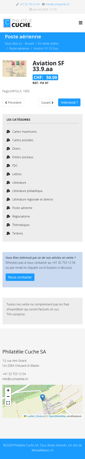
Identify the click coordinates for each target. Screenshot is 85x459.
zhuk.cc (40, 416)
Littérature (19, 183)
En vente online (48, 43)
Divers (16, 149)
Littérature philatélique (27, 191)
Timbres (17, 233)
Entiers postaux (22, 157)
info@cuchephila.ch (58, 4)
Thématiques (21, 225)
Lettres (17, 174)
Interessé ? (69, 102)
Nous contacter (20, 277)
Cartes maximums (24, 132)
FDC (15, 166)
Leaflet (30, 416)
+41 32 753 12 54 (29, 4)
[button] (42, 398)
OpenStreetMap (57, 416)
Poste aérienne (19, 48)
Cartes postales (22, 140)
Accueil (29, 43)
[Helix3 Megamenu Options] (81, 23)
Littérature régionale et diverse (32, 199)
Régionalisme (21, 216)
